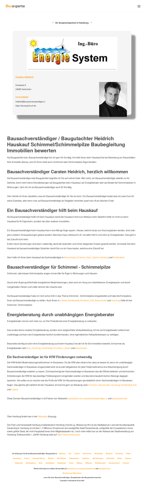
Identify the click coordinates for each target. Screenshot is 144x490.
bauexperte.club (119, 398)
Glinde (119, 458)
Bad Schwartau (98, 458)
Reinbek (51, 458)
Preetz (71, 463)
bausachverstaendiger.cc (95, 398)
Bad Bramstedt (100, 463)
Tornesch (126, 463)
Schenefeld (110, 458)
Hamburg (103, 257)
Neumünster (70, 257)
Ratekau (80, 463)
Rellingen (88, 463)
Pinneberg (119, 453)
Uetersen (128, 458)
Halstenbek (19, 463)
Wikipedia (43, 416)
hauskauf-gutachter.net (87, 468)
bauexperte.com (75, 398)
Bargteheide (62, 463)
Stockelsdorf (50, 463)
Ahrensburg (17, 458)
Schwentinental (114, 463)
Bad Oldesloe (62, 458)
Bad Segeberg (31, 463)
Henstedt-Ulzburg (39, 458)
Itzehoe (27, 458)
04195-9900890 (21, 97)
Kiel (88, 257)
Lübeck (94, 257)
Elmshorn (81, 257)
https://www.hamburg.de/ (68, 434)
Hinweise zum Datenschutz (72, 473)
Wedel (128, 453)
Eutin (41, 463)
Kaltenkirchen (74, 458)
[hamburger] (139, 6)
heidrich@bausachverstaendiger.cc (30, 101)
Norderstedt (118, 257)
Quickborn (86, 458)
